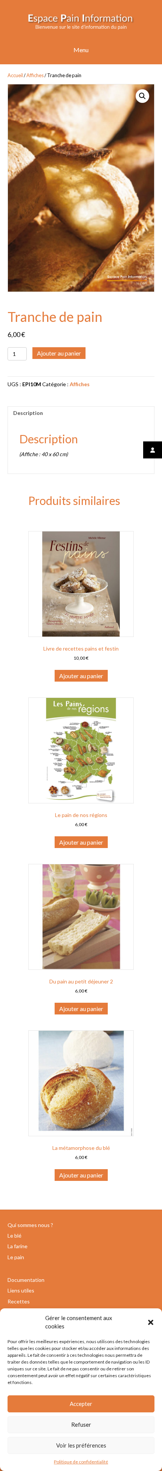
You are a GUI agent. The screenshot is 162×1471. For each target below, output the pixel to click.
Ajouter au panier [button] (81, 675)
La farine (18, 1246)
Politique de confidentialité (81, 1462)
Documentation (26, 1280)
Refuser (81, 1424)
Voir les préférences (81, 1445)
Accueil (15, 75)
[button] (150, 1322)
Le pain (16, 1257)
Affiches (35, 75)
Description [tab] (28, 413)
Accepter (81, 1403)
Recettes (19, 1301)
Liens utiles (21, 1290)
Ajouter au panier (59, 353)
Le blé (14, 1235)
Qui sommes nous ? (30, 1225)
